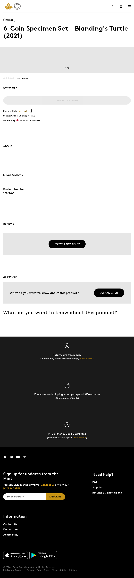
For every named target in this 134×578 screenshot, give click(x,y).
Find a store (10, 529)
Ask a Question (109, 292)
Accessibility (10, 534)
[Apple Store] (15, 555)
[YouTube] (18, 457)
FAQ (94, 482)
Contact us (47, 484)
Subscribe (55, 496)
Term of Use (43, 570)
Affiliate (73, 570)
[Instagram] (11, 457)
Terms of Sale (59, 570)
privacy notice (11, 487)
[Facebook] (5, 457)
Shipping (97, 487)
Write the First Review (67, 244)
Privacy (30, 570)
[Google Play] (43, 555)
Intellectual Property (13, 570)
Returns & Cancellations (107, 492)
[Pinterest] (24, 457)
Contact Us (10, 524)
